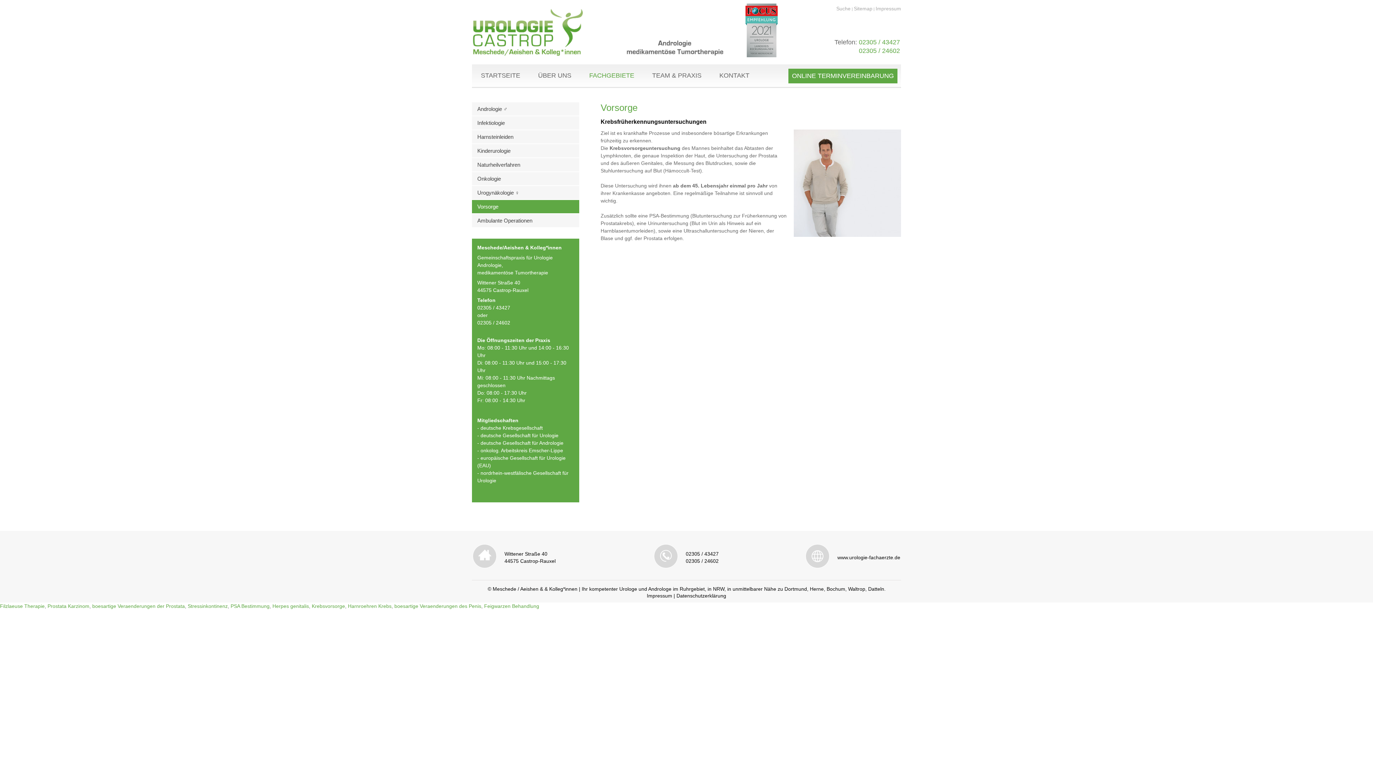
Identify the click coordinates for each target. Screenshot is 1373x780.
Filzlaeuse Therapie (22, 606)
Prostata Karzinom (68, 606)
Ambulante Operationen (504, 221)
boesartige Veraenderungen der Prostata (138, 606)
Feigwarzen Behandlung (511, 606)
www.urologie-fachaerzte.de (868, 557)
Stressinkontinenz (208, 606)
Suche (843, 8)
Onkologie (489, 179)
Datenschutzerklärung (701, 596)
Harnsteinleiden (495, 137)
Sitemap (863, 8)
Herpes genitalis (290, 606)
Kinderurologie (494, 151)
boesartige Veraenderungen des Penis (437, 606)
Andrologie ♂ (492, 109)
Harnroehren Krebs (370, 606)
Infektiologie (491, 123)
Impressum (888, 8)
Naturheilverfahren (498, 165)
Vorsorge (487, 207)
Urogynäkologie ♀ (498, 193)
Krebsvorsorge (328, 606)
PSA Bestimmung (250, 606)
